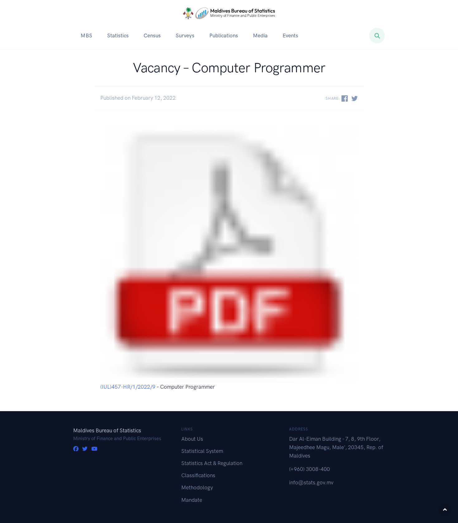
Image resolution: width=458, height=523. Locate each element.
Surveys (185, 35)
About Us (192, 439)
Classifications (198, 475)
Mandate (191, 500)
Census (152, 35)
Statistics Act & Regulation (211, 463)
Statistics (118, 35)
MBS (86, 35)
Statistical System (202, 451)
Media (260, 35)
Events (290, 35)
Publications (223, 35)
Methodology (197, 487)
